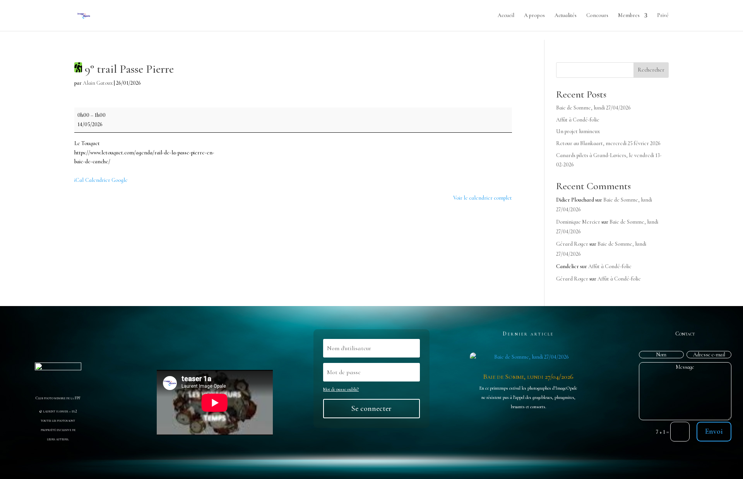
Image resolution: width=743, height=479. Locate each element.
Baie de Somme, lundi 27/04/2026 (593, 107)
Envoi (714, 431)
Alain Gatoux (98, 83)
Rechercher (651, 70)
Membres (629, 16)
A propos (534, 16)
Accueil (506, 16)
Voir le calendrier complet (482, 198)
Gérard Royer (572, 244)
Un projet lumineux (578, 131)
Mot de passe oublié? (341, 389)
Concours (597, 16)
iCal (79, 180)
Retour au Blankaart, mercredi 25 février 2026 (608, 143)
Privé (663, 16)
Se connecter (371, 408)
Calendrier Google (106, 180)
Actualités (566, 16)
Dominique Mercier (578, 222)
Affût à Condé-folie (577, 119)
